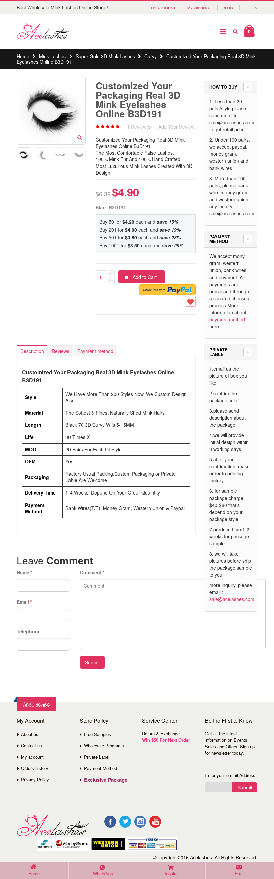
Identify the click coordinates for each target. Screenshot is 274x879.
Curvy (150, 56)
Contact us (31, 745)
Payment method (95, 351)
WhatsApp (103, 873)
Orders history (34, 768)
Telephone (29, 631)
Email (23, 601)
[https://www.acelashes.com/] (53, 825)
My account (32, 757)
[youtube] (155, 822)
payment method (227, 319)
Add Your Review (176, 126)
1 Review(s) (139, 126)
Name (23, 572)
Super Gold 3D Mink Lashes (105, 56)
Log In (251, 7)
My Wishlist (199, 7)
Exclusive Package (105, 779)
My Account (163, 7)
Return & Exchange (161, 733)
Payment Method (100, 768)
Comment (91, 572)
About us (29, 734)
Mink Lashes (52, 56)
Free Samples (97, 734)
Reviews (61, 351)
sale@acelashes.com (231, 599)
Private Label (96, 757)
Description (32, 351)
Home (23, 56)
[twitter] (125, 822)
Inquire (171, 873)
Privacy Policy (35, 779)
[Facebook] (110, 822)
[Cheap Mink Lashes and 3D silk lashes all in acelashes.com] (44, 31)
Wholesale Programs (104, 745)
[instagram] (140, 822)
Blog (228, 7)
